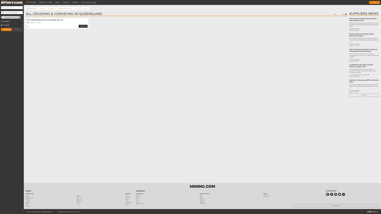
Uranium (28, 206)
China (127, 200)
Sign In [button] (374, 2)
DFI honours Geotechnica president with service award (363, 19)
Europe (127, 203)
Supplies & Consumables (65, 8)
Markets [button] (140, 191)
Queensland (51, 8)
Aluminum (139, 198)
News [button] (28, 191)
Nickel (27, 203)
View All (364, 95)
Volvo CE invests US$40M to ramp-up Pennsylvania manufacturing (363, 50)
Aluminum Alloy (140, 203)
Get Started (31, 2)
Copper (27, 196)
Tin (137, 205)
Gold (27, 195)
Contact (75, 2)
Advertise (335, 205)
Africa (127, 199)
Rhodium (202, 200)
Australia (42, 8)
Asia (127, 205)
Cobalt (78, 195)
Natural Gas (266, 196)
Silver (78, 202)
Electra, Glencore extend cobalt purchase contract (361, 35)
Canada (127, 196)
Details (83, 26)
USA (127, 195)
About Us (71, 212)
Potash (78, 203)
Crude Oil (265, 195)
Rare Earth (28, 202)
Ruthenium (203, 203)
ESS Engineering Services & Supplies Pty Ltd (45, 20)
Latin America (129, 202)
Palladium (79, 200)
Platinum (79, 199)
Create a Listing (45, 2)
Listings (34, 8)
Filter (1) (6, 29)
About (57, 2)
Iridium (201, 199)
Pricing (66, 2)
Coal (27, 205)
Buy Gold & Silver (88, 2)
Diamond (79, 196)
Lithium (28, 200)
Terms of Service (62, 212)
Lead (137, 200)
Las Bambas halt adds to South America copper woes (361, 65)
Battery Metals (29, 198)
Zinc (78, 198)
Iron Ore (28, 199)
